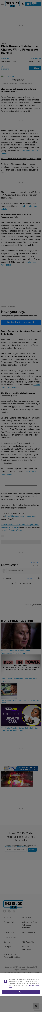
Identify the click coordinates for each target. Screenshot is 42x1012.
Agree (21, 992)
